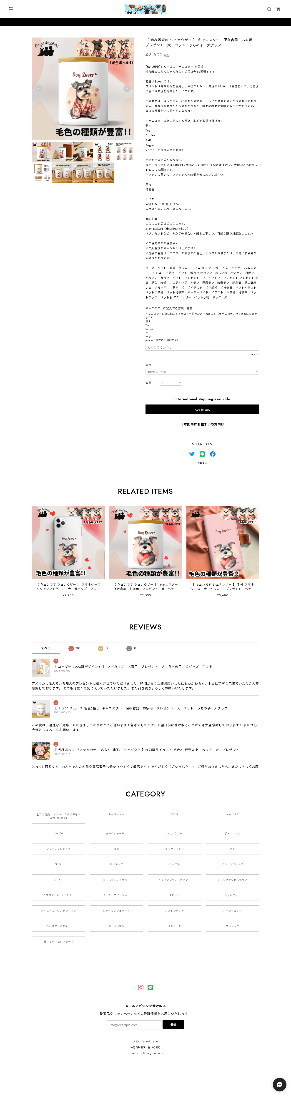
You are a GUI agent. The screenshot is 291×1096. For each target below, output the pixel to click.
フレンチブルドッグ (58, 849)
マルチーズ (116, 864)
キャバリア (232, 814)
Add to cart (202, 409)
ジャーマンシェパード (116, 911)
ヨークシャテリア (117, 833)
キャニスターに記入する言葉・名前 (171, 308)
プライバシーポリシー (145, 1041)
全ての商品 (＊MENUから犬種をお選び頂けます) (58, 816)
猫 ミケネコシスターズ (58, 942)
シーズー (58, 833)
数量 (148, 383)
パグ (232, 849)
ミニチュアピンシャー (116, 895)
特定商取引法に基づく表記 (145, 1047)
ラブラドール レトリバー (58, 895)
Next (127, 88)
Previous (39, 88)
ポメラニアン (232, 833)
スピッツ (174, 895)
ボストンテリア (174, 911)
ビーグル (174, 864)
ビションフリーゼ (232, 864)
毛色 (148, 365)
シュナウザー (174, 833)
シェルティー (232, 895)
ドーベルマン (116, 926)
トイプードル (116, 814)
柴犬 (116, 849)
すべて (46, 648)
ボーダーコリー (232, 911)
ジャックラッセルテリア (232, 880)
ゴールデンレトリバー (116, 880)
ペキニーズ (174, 926)
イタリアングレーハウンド (174, 880)
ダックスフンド (174, 849)
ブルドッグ (232, 926)
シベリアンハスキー (58, 926)
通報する (202, 463)
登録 (173, 1024)
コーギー (58, 880)
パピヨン (58, 864)
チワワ (175, 814)
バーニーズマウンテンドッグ (58, 911)
